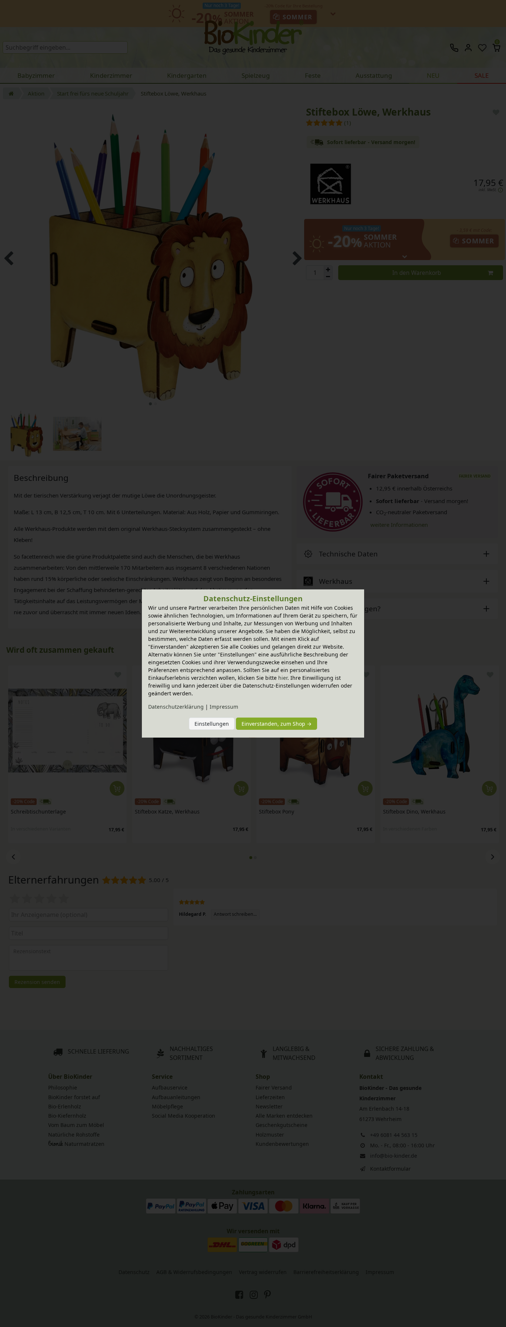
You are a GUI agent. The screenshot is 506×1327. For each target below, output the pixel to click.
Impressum (224, 706)
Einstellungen (211, 723)
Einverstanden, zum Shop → (277, 723)
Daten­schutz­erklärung (176, 706)
